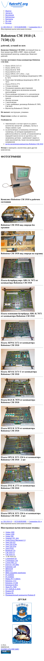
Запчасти (8, 13)
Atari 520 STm (10, 546)
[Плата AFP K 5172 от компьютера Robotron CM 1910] (18, 340)
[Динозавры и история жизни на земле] (22, 643)
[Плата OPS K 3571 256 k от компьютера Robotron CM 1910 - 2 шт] (18, 455)
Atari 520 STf (10, 542)
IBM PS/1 (9, 571)
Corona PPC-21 (11, 563)
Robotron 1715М (11, 583)
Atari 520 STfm (11, 544)
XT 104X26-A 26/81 (13, 589)
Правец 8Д (9, 591)
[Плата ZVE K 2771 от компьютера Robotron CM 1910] (18, 483)
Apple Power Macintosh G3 (15, 540)
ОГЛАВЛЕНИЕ (20, 27)
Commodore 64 (11, 558)
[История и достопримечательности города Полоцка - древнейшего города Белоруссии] (22, 621)
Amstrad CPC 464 (12, 538)
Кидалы (8, 23)
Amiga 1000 (9, 532)
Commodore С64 (11, 561)
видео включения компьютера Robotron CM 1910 (24, 144)
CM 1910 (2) (10, 554)
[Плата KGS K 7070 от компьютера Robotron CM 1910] (18, 397)
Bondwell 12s (10, 550)
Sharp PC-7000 (10, 587)
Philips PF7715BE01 (13, 579)
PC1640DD (9, 575)
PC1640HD (9, 577)
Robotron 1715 (10, 581)
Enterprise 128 (10, 567)
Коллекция (9, 15)
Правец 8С (9, 593)
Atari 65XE (9, 548)
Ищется (8, 11)
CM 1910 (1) (10, 552)
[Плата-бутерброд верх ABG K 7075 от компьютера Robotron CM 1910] (18, 278)
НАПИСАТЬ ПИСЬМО (10, 649)
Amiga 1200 (9, 534)
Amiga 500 (9, 536)
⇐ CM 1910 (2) (6, 27)
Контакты (9, 19)
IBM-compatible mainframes (15, 573)
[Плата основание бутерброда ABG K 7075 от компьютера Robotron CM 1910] (18, 311)
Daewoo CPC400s (12, 565)
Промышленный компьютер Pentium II (20, 595)
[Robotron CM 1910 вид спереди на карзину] (18, 251)
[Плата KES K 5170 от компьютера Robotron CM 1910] (18, 426)
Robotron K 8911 (11, 585)
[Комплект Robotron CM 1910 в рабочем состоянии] (18, 197)
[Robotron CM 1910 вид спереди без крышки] (18, 222)
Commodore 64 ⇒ (35, 27)
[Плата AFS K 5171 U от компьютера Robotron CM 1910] (18, 369)
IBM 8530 (9, 569)
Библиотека (9, 17)
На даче (8, 21)
